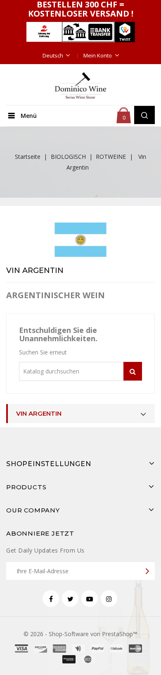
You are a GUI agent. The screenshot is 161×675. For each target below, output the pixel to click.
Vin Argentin (39, 413)
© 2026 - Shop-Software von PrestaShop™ (80, 634)
